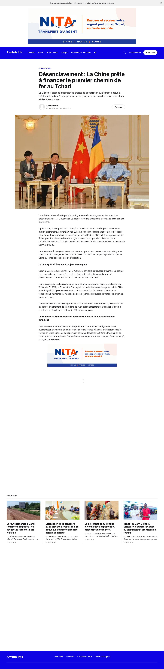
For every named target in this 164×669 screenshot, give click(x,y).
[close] (161, 3)
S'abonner (150, 52)
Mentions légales (102, 657)
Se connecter (135, 52)
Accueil (31, 52)
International (52, 52)
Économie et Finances (81, 52)
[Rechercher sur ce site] (125, 52)
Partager (119, 107)
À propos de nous (84, 657)
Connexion (58, 657)
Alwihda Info (15, 52)
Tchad (40, 52)
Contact (69, 657)
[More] (95, 52)
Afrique (64, 52)
